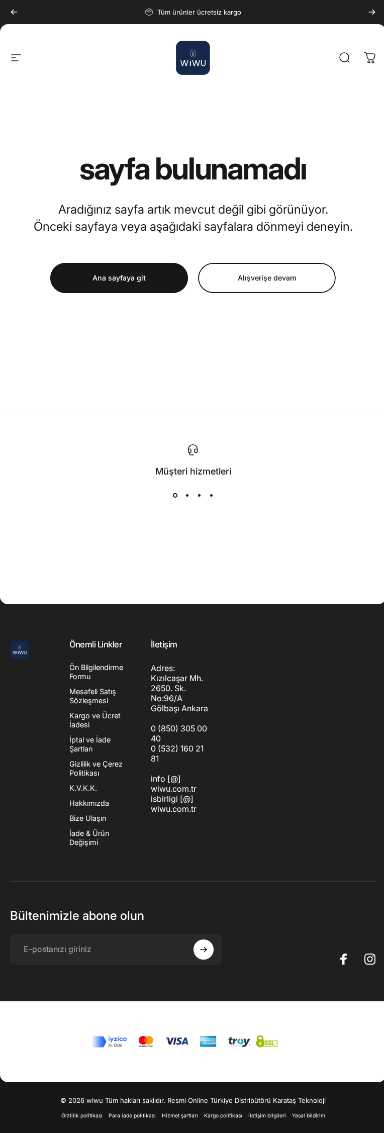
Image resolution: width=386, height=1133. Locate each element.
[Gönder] (204, 949)
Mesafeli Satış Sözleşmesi (92, 696)
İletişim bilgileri (267, 1115)
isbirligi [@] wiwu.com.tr (174, 804)
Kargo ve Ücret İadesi (95, 720)
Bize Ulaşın (87, 818)
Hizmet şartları (180, 1115)
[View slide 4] (211, 496)
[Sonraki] (372, 12)
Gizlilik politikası (82, 1115)
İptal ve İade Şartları (90, 744)
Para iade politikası (132, 1115)
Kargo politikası (223, 1115)
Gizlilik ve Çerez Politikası (96, 768)
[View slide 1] (175, 496)
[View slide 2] (187, 496)
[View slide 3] (199, 496)
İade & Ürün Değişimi (89, 837)
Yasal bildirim (308, 1115)
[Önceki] (14, 12)
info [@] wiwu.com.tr (174, 784)
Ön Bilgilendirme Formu (96, 672)
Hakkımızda (89, 803)
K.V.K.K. (83, 788)
